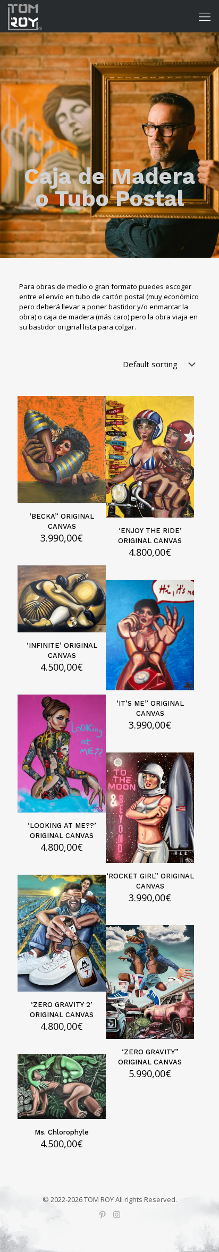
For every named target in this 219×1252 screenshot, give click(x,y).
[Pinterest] (102, 1214)
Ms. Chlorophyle (62, 1132)
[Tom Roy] (25, 16)
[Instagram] (116, 1214)
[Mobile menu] (205, 16)
